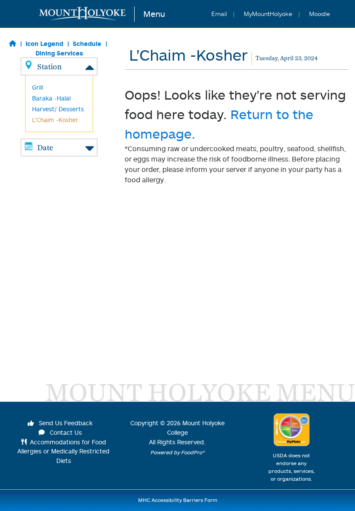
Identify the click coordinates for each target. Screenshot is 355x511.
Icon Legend (44, 43)
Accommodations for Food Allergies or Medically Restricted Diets (63, 451)
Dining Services (59, 53)
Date (45, 147)
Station (49, 66)
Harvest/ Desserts (58, 109)
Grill (37, 87)
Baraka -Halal (51, 98)
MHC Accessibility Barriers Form (177, 500)
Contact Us (65, 432)
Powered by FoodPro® (177, 452)
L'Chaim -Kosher (55, 119)
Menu (154, 14)
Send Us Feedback (65, 423)
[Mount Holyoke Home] (87, 14)
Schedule (87, 43)
